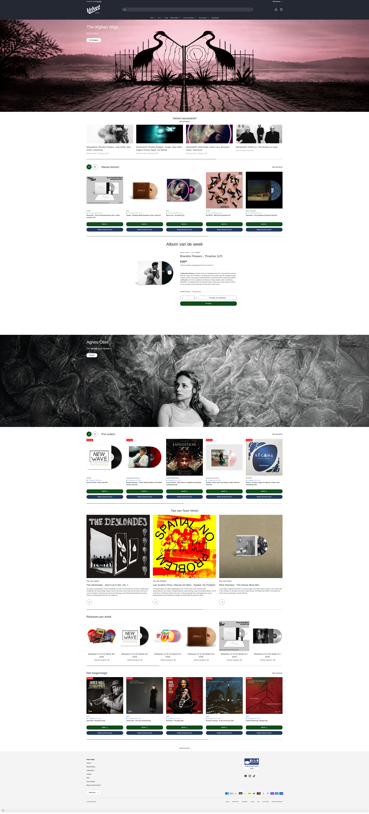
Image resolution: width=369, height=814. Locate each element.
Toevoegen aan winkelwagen (217, 298)
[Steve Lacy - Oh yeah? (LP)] (184, 190)
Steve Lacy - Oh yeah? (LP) (175, 215)
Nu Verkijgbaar (93, 40)
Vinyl (151, 18)
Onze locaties (203, 18)
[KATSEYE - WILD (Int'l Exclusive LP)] (224, 190)
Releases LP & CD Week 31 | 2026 (267, 655)
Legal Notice (90, 770)
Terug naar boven (184, 748)
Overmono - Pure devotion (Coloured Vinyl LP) (261, 215)
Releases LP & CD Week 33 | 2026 (201, 655)
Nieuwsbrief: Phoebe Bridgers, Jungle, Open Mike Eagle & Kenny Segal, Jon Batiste (159, 148)
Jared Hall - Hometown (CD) (95, 720)
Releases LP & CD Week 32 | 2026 (234, 655)
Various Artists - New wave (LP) (97, 482)
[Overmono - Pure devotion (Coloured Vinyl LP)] (264, 190)
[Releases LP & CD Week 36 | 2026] (101, 636)
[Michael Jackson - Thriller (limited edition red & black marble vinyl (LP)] (144, 457)
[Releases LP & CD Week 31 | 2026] (267, 636)
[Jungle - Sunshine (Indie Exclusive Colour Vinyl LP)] (144, 190)
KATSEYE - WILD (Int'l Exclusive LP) (218, 215)
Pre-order (92, 355)
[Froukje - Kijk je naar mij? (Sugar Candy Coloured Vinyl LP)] (224, 457)
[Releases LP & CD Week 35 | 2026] (135, 636)
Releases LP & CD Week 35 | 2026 (134, 655)
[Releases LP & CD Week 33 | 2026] (201, 636)
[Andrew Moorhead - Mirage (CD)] (264, 695)
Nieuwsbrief (215, 18)
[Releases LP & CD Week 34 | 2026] (168, 636)
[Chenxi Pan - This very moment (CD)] (144, 695)
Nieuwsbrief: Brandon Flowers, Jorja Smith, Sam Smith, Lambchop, (108, 148)
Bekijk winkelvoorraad (105, 229)
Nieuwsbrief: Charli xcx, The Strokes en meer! (257, 147)
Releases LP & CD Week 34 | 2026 (167, 655)
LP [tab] (89, 167)
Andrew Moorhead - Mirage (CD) (257, 720)
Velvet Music (93, 801)
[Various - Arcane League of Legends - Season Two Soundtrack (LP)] (264, 457)
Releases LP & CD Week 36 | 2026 (101, 655)
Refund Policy (90, 767)
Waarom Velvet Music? (93, 785)
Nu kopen (208, 303)
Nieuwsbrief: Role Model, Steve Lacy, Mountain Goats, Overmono (207, 148)
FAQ (87, 778)
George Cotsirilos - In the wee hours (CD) (220, 720)
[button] (281, 9)
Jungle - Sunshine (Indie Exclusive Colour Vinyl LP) (143, 215)
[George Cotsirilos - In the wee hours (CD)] (224, 695)
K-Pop (166, 18)
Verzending (195, 265)
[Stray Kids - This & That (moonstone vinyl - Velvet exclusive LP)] (104, 190)
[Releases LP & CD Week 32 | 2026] (234, 636)
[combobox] (187, 9)
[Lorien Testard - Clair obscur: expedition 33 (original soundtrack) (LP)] (184, 457)
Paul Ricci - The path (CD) (174, 720)
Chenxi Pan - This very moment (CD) (138, 720)
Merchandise (174, 18)
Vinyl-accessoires (188, 18)
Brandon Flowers (184, 252)
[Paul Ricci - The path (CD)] (184, 695)
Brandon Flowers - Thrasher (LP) (201, 256)
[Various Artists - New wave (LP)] (104, 457)
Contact (88, 774)
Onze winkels (90, 781)
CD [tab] (95, 167)
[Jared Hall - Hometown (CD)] (104, 695)
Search (88, 763)
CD (159, 18)
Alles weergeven (184, 121)
